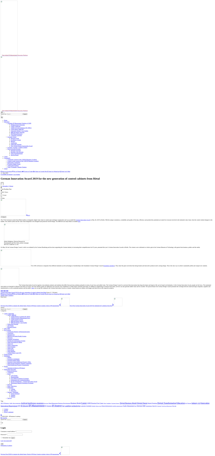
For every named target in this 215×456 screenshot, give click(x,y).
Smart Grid (10, 348)
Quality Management (128, 406)
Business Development (64, 403)
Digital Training (152, 403)
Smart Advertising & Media (14, 342)
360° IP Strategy (5, 403)
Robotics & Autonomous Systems (16, 341)
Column (13, 389)
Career (84, 403)
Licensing (88, 406)
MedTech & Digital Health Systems (16, 336)
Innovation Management (9, 406)
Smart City (10, 344)
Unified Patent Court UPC (14, 353)
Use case (174, 406)
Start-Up (154, 406)
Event (2, 174)
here (79, 221)
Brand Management (53, 403)
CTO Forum (14, 375)
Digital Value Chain (6, 295)
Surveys (9, 398)
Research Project (11, 327)
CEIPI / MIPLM (11, 315)
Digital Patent (142, 403)
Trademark (159, 406)
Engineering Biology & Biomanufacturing (18, 331)
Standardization (149, 406)
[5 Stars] (7, 291)
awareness (40, 403)
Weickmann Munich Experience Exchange (22, 383)
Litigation (93, 406)
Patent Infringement (107, 406)
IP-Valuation (48, 406)
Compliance (108, 403)
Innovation (205, 403)
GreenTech (10, 333)
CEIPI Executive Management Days (20, 318)
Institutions (7, 356)
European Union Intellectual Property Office (19, 362)
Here (32, 288)
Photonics (10, 337)
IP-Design (24, 406)
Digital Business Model (128, 403)
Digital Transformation (166, 403)
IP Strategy (57, 405)
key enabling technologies (71, 406)
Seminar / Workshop (12, 392)
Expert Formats (8, 354)
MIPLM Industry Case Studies (12, 174)
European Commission (13, 359)
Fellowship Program (12, 324)
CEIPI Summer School (17, 319)
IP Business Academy (6, 445)
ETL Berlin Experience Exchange (20, 378)
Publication (10, 387)
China (105, 403)
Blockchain (46, 403)
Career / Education (9, 313)
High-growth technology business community (19, 363)
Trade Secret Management (167, 406)
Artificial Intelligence (28, 403)
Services (139, 406)
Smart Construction (12, 345)
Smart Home (10, 350)
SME (144, 406)
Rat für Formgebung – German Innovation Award (24, 381)
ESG (186, 403)
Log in (12, 437)
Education (181, 403)
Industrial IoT (11, 334)
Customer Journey (115, 403)
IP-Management (37, 405)
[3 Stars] (4, 291)
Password (4, 434)
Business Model (76, 403)
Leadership (83, 406)
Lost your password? (6, 440)
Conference (10, 372)
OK (2, 444)
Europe (189, 403)
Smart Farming (11, 347)
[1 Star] (1, 291)
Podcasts (9, 384)
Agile (10, 403)
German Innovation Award (83, 220)
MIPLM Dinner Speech (17, 321)
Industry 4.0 (196, 403)
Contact (6, 409)
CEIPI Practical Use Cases (95, 403)
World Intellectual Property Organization (18, 365)
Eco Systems (7, 330)
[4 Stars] (6, 291)
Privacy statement (8, 412)
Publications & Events (10, 369)
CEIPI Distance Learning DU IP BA (20, 316)
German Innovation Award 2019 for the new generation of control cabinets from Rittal (24, 292)
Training (13, 395)
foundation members (109, 265)
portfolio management (117, 406)
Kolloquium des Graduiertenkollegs (20, 380)
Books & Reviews (12, 371)
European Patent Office (13, 360)
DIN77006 (7, 328)
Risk (135, 406)
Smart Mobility (11, 351)
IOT (12, 295)
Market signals (98, 406)
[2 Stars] (3, 291)
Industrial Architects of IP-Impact (16, 368)
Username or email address (8, 431)
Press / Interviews (12, 386)
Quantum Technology (13, 339)
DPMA (9, 357)
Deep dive (13, 390)
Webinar (13, 396)
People (6, 366)
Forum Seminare (15, 393)
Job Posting (10, 325)
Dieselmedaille (15, 377)
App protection (17, 403)
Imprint (6, 410)
